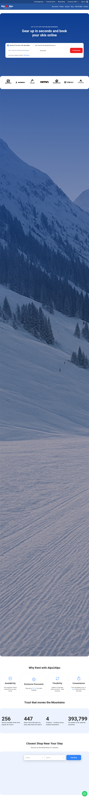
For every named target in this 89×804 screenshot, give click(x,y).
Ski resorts (55, 6)
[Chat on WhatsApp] (84, 793)
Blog (72, 6)
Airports (67, 6)
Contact (86, 6)
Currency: (72, 2)
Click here (26, 55)
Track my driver (50, 1)
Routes (62, 6)
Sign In (83, 1)
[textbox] (34, 757)
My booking (61, 1)
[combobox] (34, 757)
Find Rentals (76, 50)
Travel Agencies (38, 1)
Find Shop (74, 757)
